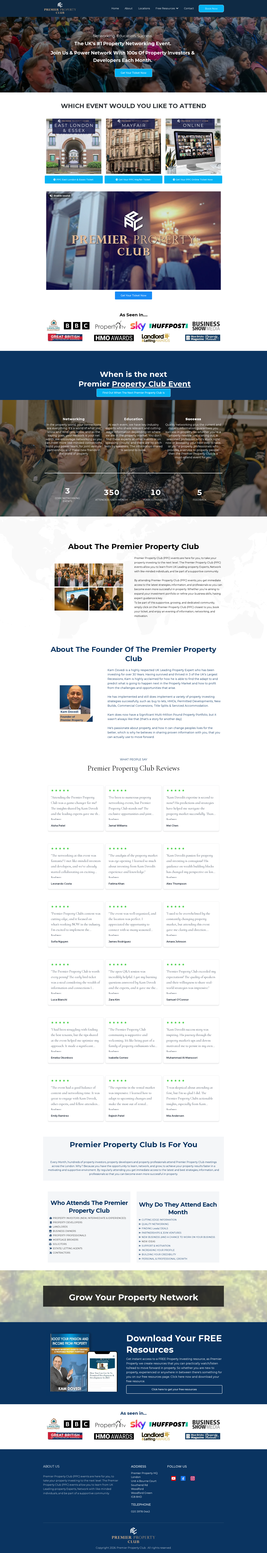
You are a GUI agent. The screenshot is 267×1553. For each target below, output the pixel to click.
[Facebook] (183, 1478)
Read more (56, 819)
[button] (177, 8)
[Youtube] (173, 1478)
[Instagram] (192, 1478)
